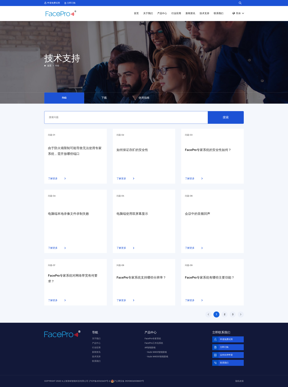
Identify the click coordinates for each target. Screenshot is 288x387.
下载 (104, 98)
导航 (95, 332)
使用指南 (144, 98)
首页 (136, 13)
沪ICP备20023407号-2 (99, 381)
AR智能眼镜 (150, 348)
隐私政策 (239, 381)
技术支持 (204, 13)
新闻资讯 (190, 13)
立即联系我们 (221, 332)
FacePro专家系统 (153, 339)
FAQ (64, 98)
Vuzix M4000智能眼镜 (157, 357)
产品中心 (162, 13)
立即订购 (71, 3)
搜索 (226, 117)
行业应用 (176, 13)
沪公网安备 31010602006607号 (129, 381)
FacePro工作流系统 (154, 343)
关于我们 (148, 13)
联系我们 (218, 13)
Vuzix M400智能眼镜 (157, 352)
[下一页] (241, 314)
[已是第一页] (208, 314)
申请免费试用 (53, 3)
